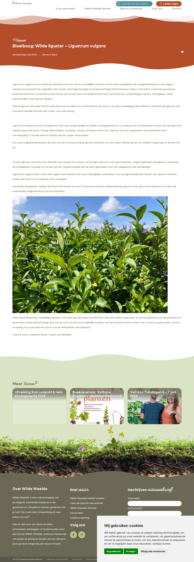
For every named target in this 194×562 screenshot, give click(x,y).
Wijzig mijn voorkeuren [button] (153, 551)
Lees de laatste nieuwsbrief (86, 503)
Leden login (170, 4)
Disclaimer (77, 559)
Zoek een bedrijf (65, 9)
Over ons (157, 9)
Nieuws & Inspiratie (131, 9)
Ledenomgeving (79, 518)
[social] (73, 534)
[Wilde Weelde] (22, 3)
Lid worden (76, 513)
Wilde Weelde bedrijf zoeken (87, 498)
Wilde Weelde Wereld (97, 9)
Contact (177, 9)
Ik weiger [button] (130, 551)
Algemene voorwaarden (57, 559)
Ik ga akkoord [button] (114, 551)
